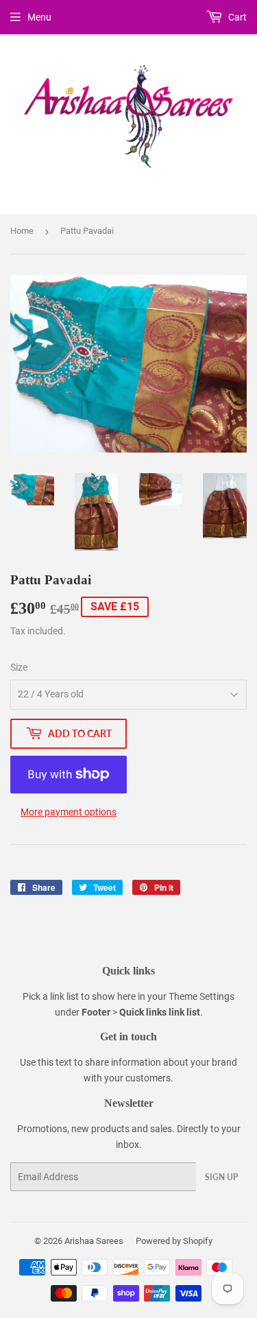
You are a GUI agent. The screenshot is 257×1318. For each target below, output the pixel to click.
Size (18, 667)
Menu (39, 17)
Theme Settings (201, 996)
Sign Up (221, 1177)
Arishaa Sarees (93, 1241)
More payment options (69, 811)
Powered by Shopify (174, 1241)
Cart (236, 17)
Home (22, 231)
